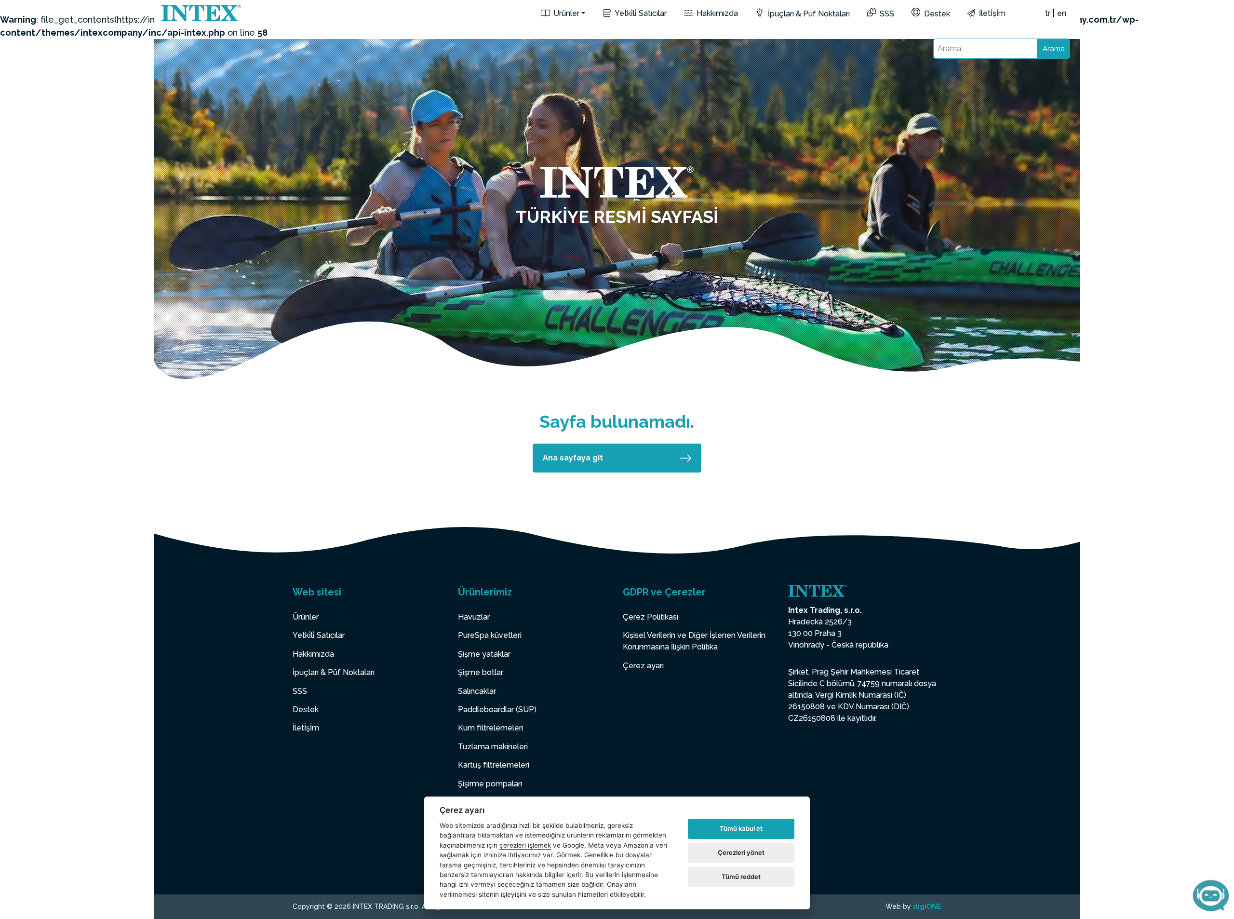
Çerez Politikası (650, 617)
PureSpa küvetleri (490, 635)
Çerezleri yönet (741, 852)
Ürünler (565, 13)
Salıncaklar (477, 691)
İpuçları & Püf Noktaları (808, 13)
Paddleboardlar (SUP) (497, 709)
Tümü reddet (741, 876)
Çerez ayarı (643, 665)
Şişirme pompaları (490, 783)
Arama (1054, 48)
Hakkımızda (716, 13)
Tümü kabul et (741, 828)
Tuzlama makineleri (493, 746)
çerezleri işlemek (525, 845)
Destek (936, 13)
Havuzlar (474, 617)
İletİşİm (991, 13)
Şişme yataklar (484, 654)
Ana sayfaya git (573, 457)
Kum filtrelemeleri (490, 727)
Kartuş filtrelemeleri (493, 765)
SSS (886, 13)
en (1061, 13)
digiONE (927, 906)
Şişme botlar (480, 672)
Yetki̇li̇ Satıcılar (640, 13)
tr (1047, 13)
